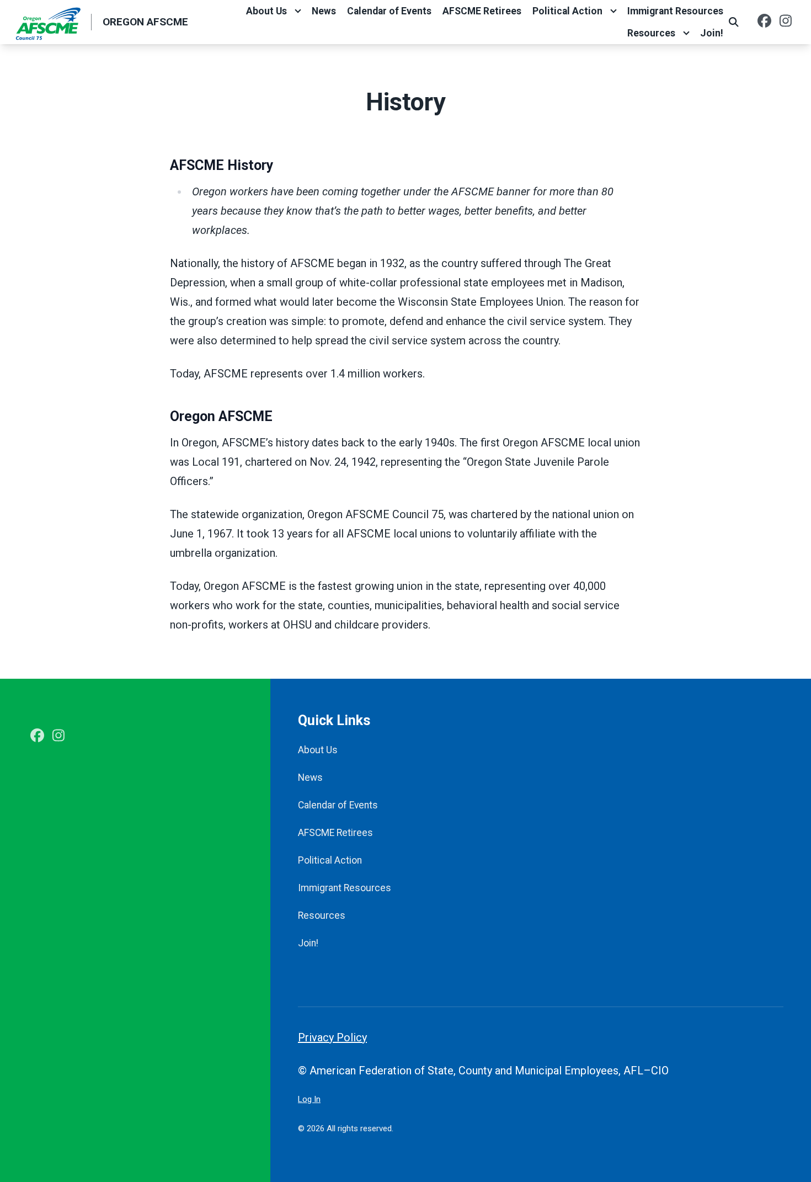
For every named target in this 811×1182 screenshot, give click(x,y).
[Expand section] (297, 11)
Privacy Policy (332, 1037)
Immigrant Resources (675, 11)
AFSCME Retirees (481, 11)
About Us (266, 11)
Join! (711, 33)
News (324, 11)
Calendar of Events (389, 11)
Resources (651, 33)
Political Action (567, 11)
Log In (309, 1099)
